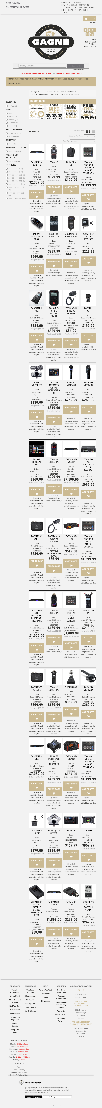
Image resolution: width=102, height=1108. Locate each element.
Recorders (14, 161)
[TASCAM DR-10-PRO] (36, 820)
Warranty (61, 1011)
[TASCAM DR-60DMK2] (71, 746)
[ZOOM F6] (88, 820)
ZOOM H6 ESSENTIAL (54, 611)
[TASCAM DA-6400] (36, 746)
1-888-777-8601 (89, 46)
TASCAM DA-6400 (36, 757)
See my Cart (30, 1004)
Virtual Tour (81, 10)
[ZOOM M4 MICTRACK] (88, 372)
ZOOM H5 (54, 162)
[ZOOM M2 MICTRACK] (71, 372)
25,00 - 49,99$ (15, 169)
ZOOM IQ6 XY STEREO (54, 831)
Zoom (12, 126)
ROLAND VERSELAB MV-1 (36, 462)
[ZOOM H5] (54, 152)
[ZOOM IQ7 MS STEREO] (36, 372)
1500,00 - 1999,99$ (16, 194)
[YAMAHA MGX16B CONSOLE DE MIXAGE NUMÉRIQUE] (88, 746)
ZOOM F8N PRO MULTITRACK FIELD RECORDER (88, 464)
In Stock (13, 106)
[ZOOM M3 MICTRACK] (88, 677)
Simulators (14, 136)
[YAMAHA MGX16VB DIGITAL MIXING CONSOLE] (88, 526)
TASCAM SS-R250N (54, 903)
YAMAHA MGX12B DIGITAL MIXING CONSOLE (71, 615)
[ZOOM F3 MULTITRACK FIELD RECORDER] (54, 746)
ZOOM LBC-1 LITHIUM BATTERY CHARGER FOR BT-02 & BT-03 (37, 908)
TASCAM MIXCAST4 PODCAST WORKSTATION (54, 387)
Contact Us (46, 994)
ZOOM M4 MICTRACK (88, 383)
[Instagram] (90, 30)
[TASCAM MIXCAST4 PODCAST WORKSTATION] (54, 372)
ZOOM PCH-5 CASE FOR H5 (71, 235)
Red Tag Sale (30, 79)
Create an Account (69, 5)
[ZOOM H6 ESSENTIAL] (54, 600)
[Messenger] (94, 30)
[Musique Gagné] (51, 42)
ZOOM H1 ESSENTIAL (54, 688)
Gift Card (78, 8)
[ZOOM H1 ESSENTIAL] (54, 677)
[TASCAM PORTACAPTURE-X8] (36, 223)
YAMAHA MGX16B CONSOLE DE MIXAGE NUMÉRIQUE (88, 761)
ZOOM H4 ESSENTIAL (54, 460)
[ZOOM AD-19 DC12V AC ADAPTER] (54, 526)
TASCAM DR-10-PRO (36, 831)
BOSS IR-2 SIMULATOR (54, 235)
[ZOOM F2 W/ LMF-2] (36, 526)
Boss (11, 113)
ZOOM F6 (88, 830)
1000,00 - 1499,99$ (16, 188)
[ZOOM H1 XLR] (88, 298)
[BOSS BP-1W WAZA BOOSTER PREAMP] (88, 891)
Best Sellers (15, 1013)
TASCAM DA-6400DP (71, 460)
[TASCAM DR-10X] (71, 891)
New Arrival (15, 1010)
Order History (30, 1007)
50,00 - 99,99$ (15, 172)
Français (64, 13)
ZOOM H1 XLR (88, 309)
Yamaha (13, 123)
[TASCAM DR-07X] (88, 600)
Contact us (84, 5)
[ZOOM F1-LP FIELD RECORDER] (88, 223)
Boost (12, 144)
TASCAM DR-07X (88, 611)
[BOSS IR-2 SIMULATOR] (54, 223)
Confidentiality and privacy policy (61, 1004)
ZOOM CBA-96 (71, 163)
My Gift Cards (30, 1011)
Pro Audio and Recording (59, 94)
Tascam (13, 120)
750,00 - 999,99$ (16, 184)
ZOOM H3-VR (71, 687)
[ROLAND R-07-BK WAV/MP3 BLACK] (54, 298)
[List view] (92, 131)
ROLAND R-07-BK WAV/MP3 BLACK (54, 312)
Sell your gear (67, 10)
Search (75, 66)
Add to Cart (37, 192)
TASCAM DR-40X (36, 309)
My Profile (30, 1000)
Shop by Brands (14, 84)
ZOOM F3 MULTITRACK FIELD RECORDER (53, 760)
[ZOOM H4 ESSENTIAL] (54, 449)
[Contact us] (87, 34)
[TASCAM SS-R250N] (54, 891)
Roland (12, 116)
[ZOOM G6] (71, 820)
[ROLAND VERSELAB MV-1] (36, 449)
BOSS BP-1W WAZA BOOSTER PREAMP (88, 906)
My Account (66, 3)
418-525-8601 (90, 42)
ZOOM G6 (71, 830)
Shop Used (62, 79)
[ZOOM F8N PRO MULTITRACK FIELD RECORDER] (88, 449)
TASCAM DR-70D (71, 537)
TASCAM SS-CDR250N (36, 163)
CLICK (54, 74)
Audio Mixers (14, 151)
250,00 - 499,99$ (16, 178)
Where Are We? (45, 990)
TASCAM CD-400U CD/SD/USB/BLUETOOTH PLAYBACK (36, 615)
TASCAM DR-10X (71, 903)
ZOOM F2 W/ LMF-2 (36, 537)
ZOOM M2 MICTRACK (71, 383)
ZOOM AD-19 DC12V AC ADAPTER (54, 539)
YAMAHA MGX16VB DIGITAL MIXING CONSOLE (88, 541)
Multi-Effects (14, 133)
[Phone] (92, 34)
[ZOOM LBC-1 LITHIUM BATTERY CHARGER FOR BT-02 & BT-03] (36, 891)
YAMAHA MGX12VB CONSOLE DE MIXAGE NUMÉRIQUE (88, 167)
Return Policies (61, 1015)
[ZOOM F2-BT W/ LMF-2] (36, 677)
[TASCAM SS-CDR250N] (36, 152)
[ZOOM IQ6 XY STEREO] (54, 820)
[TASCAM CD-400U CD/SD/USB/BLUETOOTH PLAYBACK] (36, 600)
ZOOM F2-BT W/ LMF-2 (36, 688)
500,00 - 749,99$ (16, 181)
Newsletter (89, 8)
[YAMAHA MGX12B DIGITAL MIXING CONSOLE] (71, 600)
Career (46, 997)
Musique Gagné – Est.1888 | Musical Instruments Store (53, 92)
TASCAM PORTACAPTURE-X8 (37, 236)
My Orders (77, 3)
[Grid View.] (87, 131)
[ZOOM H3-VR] (71, 677)
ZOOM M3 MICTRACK (88, 688)
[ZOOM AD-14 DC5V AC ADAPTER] (71, 298)
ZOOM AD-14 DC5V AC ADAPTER (71, 311)
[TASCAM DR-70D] (71, 526)
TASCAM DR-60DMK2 (71, 757)
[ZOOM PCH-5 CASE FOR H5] (71, 223)
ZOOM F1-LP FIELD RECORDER (88, 236)
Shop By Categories (16, 79)
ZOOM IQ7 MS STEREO (37, 383)
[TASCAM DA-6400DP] (71, 449)
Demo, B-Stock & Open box (78, 79)
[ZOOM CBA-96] (71, 152)
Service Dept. (66, 8)
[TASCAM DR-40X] (36, 298)
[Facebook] (85, 30)
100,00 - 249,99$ (16, 175)
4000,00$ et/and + (17, 198)
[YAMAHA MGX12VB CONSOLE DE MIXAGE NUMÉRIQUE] (88, 152)
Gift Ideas (40, 79)
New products (51, 79)
